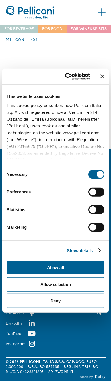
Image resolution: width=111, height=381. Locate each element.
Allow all (55, 267)
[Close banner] (102, 76)
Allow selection (55, 284)
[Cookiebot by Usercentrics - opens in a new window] (67, 76)
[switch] (96, 192)
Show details (80, 250)
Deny (55, 300)
